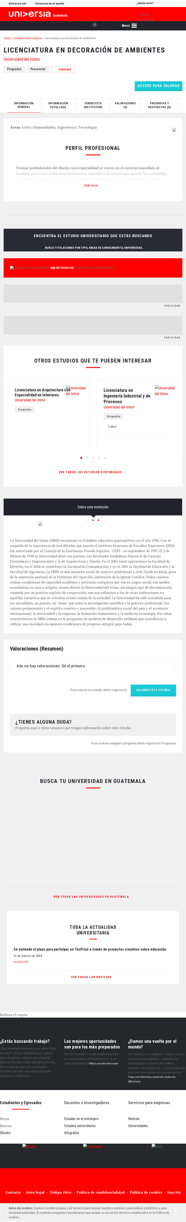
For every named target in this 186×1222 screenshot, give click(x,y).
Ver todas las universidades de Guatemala (91, 896)
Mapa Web (174, 1192)
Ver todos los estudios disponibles (91, 472)
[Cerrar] (175, 1210)
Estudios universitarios (80, 1126)
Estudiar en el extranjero (81, 1119)
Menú (126, 25)
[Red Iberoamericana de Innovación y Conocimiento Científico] (29, 1156)
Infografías (71, 1133)
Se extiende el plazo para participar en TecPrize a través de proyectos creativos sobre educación (90, 949)
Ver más (91, 185)
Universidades (138, 1126)
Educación (21, 962)
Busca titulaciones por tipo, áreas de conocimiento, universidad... (95, 247)
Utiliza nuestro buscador (103, 1063)
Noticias (134, 1119)
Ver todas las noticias (92, 977)
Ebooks (5, 1133)
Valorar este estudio (153, 690)
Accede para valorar (158, 86)
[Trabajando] (93, 1156)
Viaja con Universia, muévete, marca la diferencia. (151, 1079)
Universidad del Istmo (22, 59)
